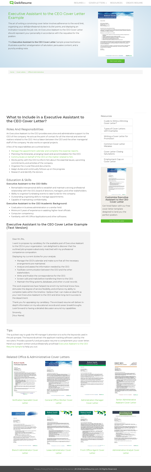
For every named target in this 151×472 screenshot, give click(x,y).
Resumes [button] (79, 3)
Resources (116, 3)
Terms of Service (55, 469)
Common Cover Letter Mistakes (114, 145)
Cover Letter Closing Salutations (113, 153)
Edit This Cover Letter (117, 221)
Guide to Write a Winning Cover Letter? (116, 122)
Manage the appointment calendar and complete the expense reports (44, 151)
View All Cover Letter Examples (75, 461)
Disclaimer (69, 469)
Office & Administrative (36, 72)
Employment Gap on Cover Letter (114, 160)
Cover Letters (21, 72)
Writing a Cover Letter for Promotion (116, 137)
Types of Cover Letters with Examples (114, 130)
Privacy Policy (40, 469)
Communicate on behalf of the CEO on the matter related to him (42, 157)
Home (12, 72)
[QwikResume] (20, 3)
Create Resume (134, 3)
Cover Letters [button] (97, 3)
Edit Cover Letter (116, 61)
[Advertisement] (75, 91)
